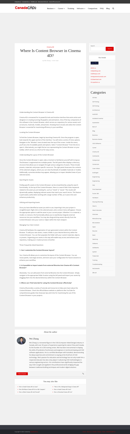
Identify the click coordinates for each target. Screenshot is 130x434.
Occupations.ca (95, 82)
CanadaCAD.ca (26, 2)
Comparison (92, 8)
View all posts (22, 374)
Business (50, 8)
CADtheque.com (95, 74)
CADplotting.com (96, 71)
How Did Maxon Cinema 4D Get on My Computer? (32, 389)
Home (84, 431)
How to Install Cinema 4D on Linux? (28, 386)
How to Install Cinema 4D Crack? (62, 389)
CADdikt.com (34, 2)
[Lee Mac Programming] (94, 64)
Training (70, 8)
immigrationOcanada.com (98, 76)
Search (93, 46)
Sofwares (80, 8)
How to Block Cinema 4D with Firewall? (29, 392)
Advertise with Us (110, 431)
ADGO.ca (93, 68)
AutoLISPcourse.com (54, 2)
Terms (103, 431)
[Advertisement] (65, 28)
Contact (94, 431)
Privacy (99, 431)
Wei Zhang (47, 60)
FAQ (102, 8)
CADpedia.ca (18, 2)
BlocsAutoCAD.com (43, 2)
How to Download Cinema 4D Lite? (63, 392)
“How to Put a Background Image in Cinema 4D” (66, 386)
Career (60, 8)
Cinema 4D (50, 47)
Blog (108, 8)
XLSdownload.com (96, 79)
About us (89, 431)
